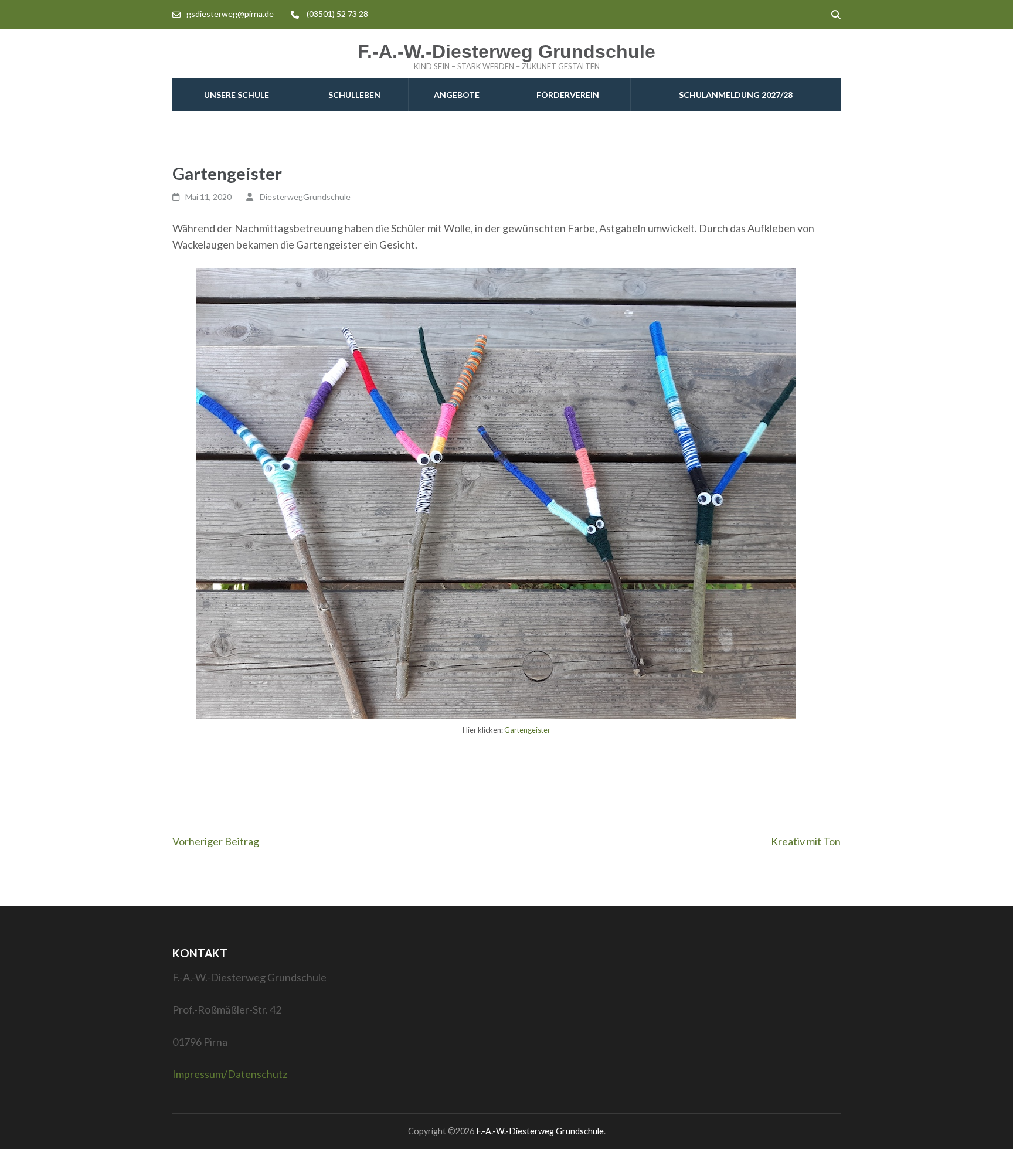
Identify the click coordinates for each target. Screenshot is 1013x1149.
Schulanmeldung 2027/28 (736, 95)
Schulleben (354, 95)
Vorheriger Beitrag (215, 841)
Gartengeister (527, 730)
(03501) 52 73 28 (337, 14)
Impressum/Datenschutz (229, 1074)
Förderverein (567, 95)
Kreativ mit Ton (806, 841)
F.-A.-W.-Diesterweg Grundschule (506, 51)
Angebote (457, 95)
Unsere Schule (236, 95)
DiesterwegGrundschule (305, 197)
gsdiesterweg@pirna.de (230, 14)
